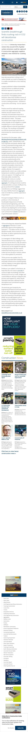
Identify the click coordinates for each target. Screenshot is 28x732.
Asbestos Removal (8, 639)
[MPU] (14, 335)
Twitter (20, 11)
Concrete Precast (8, 664)
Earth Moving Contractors (10, 649)
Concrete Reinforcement (10, 634)
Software (6, 624)
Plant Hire (6, 598)
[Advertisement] (14, 515)
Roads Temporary (8, 645)
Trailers (6, 636)
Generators (6, 621)
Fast (23, 2)
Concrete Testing (8, 656)
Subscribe (21, 728)
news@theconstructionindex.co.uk (12, 313)
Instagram (17, 11)
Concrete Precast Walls (9, 651)
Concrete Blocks (8, 641)
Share (3, 28)
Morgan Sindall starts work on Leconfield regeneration (20, 376)
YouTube (24, 11)
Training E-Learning (9, 647)
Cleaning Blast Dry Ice (9, 666)
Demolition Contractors (10, 626)
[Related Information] (14, 20)
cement (17, 187)
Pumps (5, 623)
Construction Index (7, 12)
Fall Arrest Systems (8, 654)
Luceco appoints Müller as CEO (6, 438)
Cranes (5, 609)
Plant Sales (6, 600)
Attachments (7, 602)
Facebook (26, 11)
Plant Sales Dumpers (9, 643)
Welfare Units (7, 619)
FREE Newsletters (12, 2)
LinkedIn (22, 11)
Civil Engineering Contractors (11, 615)
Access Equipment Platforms (11, 628)
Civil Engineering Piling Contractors (13, 604)
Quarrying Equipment (9, 638)
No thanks (11, 728)
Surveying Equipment (9, 632)
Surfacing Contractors (9, 613)
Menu (2, 2)
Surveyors (6, 658)
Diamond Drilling (8, 630)
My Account (17, 2)
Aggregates (6, 617)
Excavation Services (9, 611)
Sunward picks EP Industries (19, 438)
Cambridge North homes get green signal (6, 376)
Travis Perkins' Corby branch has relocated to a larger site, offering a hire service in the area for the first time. (20, 412)
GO (25, 6)
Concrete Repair (8, 662)
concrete (20, 270)
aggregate (4, 183)
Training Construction (9, 606)
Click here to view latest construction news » (10, 452)
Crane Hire (6, 608)
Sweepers (6, 660)
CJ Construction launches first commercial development (6, 408)
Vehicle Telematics (8, 652)
